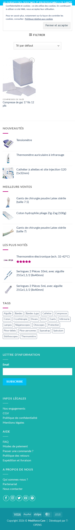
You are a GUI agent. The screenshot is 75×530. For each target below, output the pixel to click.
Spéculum (58, 331)
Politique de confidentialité (20, 417)
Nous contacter (13, 488)
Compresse (61, 313)
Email (6, 364)
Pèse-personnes (27, 331)
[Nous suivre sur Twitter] (19, 498)
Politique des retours (16, 455)
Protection (53, 325)
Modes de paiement (15, 446)
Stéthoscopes (11, 336)
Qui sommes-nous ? (15, 479)
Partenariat (10, 484)
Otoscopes (39, 325)
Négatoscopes (22, 325)
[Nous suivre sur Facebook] (6, 498)
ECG (43, 319)
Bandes (18, 313)
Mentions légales (13, 422)
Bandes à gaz (32, 313)
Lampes (8, 325)
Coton (7, 319)
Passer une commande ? (18, 451)
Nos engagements (14, 408)
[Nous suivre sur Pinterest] (32, 498)
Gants (53, 319)
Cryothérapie (20, 319)
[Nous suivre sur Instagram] (13, 498)
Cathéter (47, 313)
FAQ (6, 441)
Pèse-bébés (10, 331)
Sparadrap (45, 331)
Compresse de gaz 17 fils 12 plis (18, 104)
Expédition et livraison (17, 460)
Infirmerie (64, 319)
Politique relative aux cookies (39, 19)
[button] (37, 35)
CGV (6, 413)
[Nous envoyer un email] (26, 498)
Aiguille (7, 313)
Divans (34, 319)
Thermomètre (28, 336)
